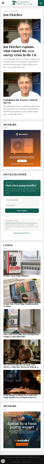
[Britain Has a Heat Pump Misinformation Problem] (22, 291)
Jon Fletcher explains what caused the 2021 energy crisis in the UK (19, 51)
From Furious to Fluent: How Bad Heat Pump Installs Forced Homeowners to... (20, 396)
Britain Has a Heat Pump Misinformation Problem (20, 305)
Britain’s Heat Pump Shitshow (16, 276)
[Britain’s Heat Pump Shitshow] (22, 263)
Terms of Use (26, 462)
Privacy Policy (16, 462)
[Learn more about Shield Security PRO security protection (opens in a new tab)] (3, 461)
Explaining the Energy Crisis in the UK (20, 101)
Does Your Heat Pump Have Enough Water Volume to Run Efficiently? (21, 335)
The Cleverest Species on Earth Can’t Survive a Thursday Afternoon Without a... (21, 366)
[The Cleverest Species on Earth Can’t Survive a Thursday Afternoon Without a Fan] (22, 352)
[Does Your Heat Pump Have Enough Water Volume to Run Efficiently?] (22, 321)
